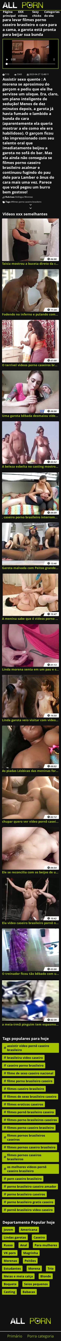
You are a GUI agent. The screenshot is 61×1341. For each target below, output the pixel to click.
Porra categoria (40, 1336)
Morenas (28, 196)
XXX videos (22, 13)
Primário (14, 1336)
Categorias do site (52, 13)
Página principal (9, 13)
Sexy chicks (36, 13)
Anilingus (19, 196)
